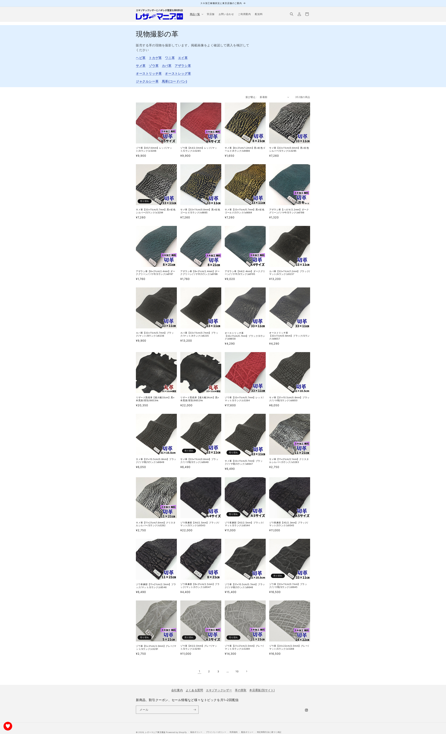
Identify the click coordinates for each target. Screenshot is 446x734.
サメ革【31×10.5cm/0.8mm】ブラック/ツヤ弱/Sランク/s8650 (289, 399)
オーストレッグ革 (178, 73)
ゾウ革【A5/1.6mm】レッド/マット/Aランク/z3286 (154, 149)
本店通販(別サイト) (262, 690)
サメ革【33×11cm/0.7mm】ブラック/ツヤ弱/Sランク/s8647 (244, 462)
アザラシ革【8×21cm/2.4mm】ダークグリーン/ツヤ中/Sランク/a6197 (155, 273)
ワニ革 (170, 58)
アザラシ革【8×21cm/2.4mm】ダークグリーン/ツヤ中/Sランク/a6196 (200, 273)
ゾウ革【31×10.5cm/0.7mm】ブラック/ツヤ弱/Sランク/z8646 (245, 586)
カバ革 (167, 65)
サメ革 (141, 65)
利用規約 (234, 732)
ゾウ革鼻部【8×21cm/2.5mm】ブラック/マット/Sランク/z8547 (200, 585)
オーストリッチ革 (149, 73)
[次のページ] (246, 671)
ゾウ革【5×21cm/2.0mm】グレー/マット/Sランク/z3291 (156, 647)
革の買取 (240, 690)
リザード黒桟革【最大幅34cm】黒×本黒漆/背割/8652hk (199, 399)
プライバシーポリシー (216, 732)
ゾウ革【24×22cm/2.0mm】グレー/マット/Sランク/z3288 (289, 647)
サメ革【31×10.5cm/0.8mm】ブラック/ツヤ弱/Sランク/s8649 (156, 460)
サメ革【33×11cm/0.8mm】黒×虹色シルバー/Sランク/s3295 (289, 149)
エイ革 (183, 58)
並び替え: (250, 97)
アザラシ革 (183, 65)
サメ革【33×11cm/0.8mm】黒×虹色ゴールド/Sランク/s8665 (200, 211)
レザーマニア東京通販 (155, 732)
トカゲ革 (155, 58)
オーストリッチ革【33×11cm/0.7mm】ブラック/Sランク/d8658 (245, 336)
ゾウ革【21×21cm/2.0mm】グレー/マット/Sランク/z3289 (244, 647)
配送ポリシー (247, 732)
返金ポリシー (196, 732)
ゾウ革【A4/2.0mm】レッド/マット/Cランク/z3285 (198, 149)
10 (237, 671)
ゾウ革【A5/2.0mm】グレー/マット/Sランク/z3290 (198, 647)
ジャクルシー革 (147, 81)
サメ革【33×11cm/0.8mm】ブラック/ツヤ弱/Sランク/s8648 (199, 460)
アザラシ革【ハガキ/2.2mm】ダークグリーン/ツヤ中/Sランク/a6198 (289, 211)
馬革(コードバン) (174, 81)
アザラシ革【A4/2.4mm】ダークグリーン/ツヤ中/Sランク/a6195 (245, 273)
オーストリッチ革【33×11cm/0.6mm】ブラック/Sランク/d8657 (289, 335)
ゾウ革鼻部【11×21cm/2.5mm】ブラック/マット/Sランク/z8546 (156, 586)
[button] (196, 14)
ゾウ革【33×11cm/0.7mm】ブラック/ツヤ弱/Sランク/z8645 (288, 585)
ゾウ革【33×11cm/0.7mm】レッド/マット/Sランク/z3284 (244, 399)
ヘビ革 (141, 58)
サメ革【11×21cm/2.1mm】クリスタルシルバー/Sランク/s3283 (289, 460)
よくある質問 (194, 690)
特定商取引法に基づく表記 (269, 732)
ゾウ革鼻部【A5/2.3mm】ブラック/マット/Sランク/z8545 (288, 524)
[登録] (194, 710)
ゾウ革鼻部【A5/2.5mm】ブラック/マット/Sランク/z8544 (244, 524)
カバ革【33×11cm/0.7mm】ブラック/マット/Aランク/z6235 (199, 334)
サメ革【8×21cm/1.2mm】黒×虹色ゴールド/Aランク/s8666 (245, 149)
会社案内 (177, 690)
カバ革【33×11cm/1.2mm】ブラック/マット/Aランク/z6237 (289, 273)
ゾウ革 (154, 65)
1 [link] (199, 671)
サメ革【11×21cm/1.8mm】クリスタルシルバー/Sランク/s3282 (155, 524)
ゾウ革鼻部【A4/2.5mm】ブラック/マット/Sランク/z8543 (199, 524)
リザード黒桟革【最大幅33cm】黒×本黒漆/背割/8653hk (155, 399)
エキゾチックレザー (219, 690)
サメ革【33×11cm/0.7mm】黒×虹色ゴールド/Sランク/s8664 (244, 211)
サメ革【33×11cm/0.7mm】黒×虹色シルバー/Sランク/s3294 (155, 211)
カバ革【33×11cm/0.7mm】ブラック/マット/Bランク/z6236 (155, 334)
